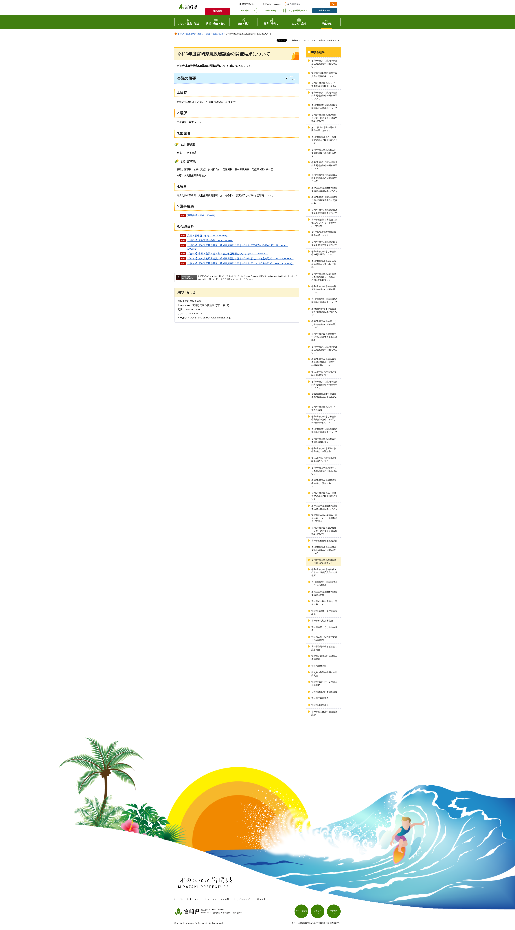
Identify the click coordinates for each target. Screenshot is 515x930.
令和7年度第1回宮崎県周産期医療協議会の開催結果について (324, 350)
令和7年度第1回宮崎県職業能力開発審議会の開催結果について (324, 384)
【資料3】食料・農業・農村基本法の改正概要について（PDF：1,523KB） (227, 253)
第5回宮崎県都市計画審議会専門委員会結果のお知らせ (324, 397)
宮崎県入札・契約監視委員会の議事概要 (324, 638)
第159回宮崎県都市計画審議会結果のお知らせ (323, 233)
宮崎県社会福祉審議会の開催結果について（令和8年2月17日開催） (324, 222)
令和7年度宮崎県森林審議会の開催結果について (323, 253)
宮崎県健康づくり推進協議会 (324, 628)
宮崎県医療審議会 (320, 698)
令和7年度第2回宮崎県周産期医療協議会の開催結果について (324, 178)
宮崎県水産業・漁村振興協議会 (324, 612)
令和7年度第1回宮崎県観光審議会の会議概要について (324, 243)
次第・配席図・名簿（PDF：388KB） (207, 235)
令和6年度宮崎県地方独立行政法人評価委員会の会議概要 (324, 572)
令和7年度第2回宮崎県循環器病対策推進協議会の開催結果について (324, 200)
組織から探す (271, 10)
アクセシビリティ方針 (218, 899)
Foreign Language (273, 4)
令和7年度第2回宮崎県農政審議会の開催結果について (324, 300)
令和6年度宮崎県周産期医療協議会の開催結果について (324, 483)
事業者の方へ (324, 10)
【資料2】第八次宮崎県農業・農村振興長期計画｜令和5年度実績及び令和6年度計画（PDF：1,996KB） (237, 247)
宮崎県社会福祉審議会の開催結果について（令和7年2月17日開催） (324, 518)
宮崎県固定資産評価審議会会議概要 (324, 657)
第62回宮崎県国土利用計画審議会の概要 (324, 593)
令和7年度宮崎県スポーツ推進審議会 (323, 408)
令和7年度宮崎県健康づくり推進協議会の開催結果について (324, 324)
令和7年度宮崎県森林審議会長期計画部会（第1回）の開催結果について (323, 419)
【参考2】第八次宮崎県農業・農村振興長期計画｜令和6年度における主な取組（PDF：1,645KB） (240, 263)
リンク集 (261, 899)
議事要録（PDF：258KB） (201, 215)
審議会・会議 (203, 34)
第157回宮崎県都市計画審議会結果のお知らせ (323, 459)
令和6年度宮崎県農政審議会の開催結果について (323, 561)
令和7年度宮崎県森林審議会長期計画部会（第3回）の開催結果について (323, 277)
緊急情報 (217, 11)
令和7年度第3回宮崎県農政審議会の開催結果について (324, 211)
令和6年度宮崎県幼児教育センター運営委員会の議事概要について (324, 531)
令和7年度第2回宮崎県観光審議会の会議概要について (324, 106)
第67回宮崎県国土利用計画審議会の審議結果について (324, 189)
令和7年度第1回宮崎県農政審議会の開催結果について (324, 430)
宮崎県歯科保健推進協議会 (324, 540)
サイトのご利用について (188, 899)
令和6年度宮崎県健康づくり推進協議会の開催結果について (324, 471)
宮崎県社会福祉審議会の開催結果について (324, 603)
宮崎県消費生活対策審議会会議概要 (324, 683)
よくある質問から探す (297, 10)
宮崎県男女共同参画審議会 (324, 692)
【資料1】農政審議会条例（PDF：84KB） (210, 240)
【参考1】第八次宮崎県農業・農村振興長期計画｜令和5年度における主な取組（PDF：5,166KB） (240, 258)
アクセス (317, 911)
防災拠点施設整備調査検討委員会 (324, 674)
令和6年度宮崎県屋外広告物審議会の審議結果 (323, 450)
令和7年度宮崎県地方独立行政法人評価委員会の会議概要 (324, 337)
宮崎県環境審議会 (320, 705)
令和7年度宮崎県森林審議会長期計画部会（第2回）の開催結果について (323, 362)
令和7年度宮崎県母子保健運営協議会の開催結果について (324, 140)
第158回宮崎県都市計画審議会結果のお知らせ (323, 373)
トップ (181, 34)
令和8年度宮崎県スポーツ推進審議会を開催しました (324, 84)
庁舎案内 (334, 911)
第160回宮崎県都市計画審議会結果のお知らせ (323, 129)
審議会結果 (217, 34)
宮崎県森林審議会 (320, 666)
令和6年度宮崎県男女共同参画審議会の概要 (323, 440)
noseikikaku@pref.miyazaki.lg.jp (214, 317)
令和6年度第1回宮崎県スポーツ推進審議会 (324, 583)
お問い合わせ (301, 911)
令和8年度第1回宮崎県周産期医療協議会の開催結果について (324, 63)
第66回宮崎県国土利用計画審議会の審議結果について (324, 507)
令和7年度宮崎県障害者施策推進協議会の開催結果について (324, 289)
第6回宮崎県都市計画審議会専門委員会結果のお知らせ (324, 312)
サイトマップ (243, 899)
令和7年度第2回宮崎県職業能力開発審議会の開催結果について (324, 165)
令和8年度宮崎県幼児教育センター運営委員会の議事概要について (324, 118)
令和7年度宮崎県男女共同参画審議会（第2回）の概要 (323, 153)
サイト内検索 (288, 4)
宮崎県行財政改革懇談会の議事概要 (324, 648)
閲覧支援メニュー (249, 4)
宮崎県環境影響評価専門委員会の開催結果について (324, 74)
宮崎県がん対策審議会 (322, 620)
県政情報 (190, 34)
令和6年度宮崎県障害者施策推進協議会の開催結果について (324, 550)
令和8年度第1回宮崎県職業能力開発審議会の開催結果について (324, 95)
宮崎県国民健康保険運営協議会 (324, 713)
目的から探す (244, 10)
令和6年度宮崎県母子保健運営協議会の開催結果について (324, 496)
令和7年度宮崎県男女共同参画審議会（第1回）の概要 (323, 264)
